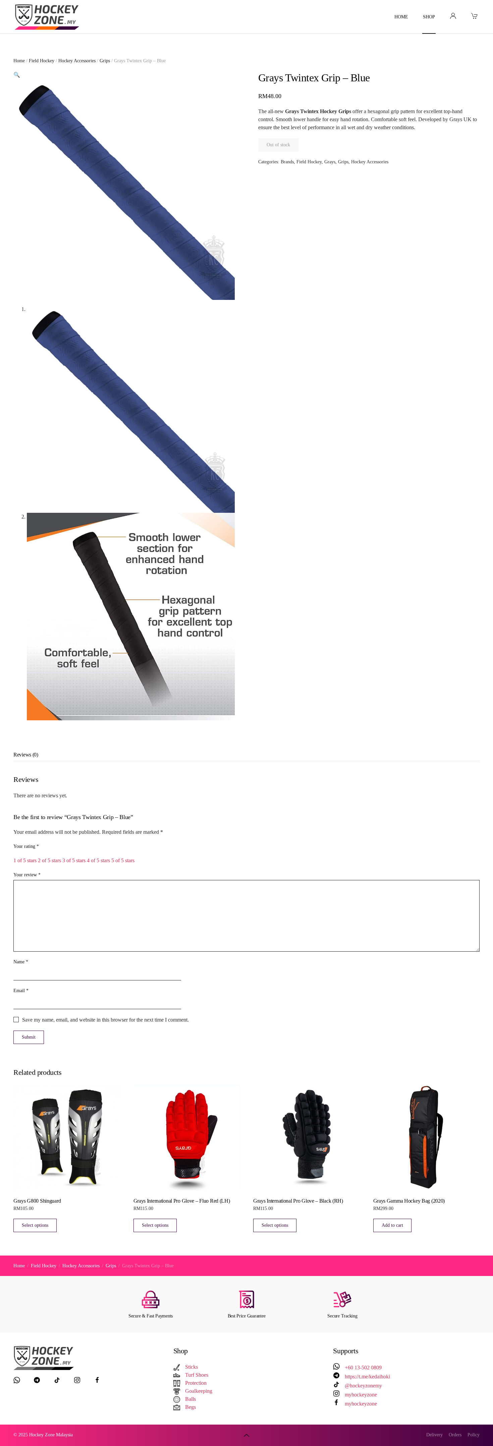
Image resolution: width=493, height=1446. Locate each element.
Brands (287, 161)
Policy (474, 1434)
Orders (455, 1434)
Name (20, 961)
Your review (27, 874)
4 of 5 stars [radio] (98, 860)
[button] (16, 75)
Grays (329, 161)
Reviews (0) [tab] (25, 754)
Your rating (26, 846)
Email (21, 990)
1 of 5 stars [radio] (25, 860)
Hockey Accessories (77, 60)
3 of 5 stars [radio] (74, 860)
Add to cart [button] (392, 1225)
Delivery (434, 1434)
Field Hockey (41, 60)
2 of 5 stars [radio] (49, 860)
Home (401, 16)
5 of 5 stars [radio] (122, 860)
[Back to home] (48, 16)
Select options (35, 1225)
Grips (105, 60)
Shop (429, 16)
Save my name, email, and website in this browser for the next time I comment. (105, 1020)
